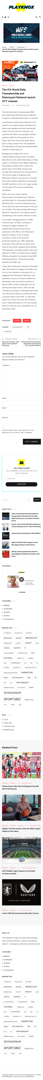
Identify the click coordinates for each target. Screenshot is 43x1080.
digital (7, 648)
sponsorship (12, 692)
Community (6, 105)
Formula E (20, 658)
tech (5, 704)
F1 (25, 648)
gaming (30, 658)
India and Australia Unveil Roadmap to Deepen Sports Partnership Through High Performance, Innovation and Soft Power (25, 517)
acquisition (18, 633)
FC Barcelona (22, 653)
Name (4, 398)
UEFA (20, 704)
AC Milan (7, 633)
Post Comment (31, 442)
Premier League (9, 687)
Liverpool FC (17, 667)
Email (5, 408)
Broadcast (31, 638)
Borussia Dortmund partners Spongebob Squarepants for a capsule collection (31, 342)
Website (5, 417)
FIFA (32, 653)
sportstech (29, 700)
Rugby (31, 687)
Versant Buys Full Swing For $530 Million (26, 533)
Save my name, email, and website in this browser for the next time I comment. (18, 431)
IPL (37, 663)
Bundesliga (8, 643)
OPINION (7, 612)
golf (5, 663)
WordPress (30, 1076)
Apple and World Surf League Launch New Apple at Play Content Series (24, 543)
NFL (35, 678)
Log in (6, 719)
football (8, 658)
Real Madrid (21, 687)
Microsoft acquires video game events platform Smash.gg (10, 342)
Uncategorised (9, 619)
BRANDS (4, 85)
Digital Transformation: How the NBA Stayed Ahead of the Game (21, 830)
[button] (18, 592)
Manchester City (31, 667)
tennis (13, 704)
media (6, 678)
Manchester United (11, 673)
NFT (5, 683)
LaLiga (6, 667)
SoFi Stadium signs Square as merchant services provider (18, 872)
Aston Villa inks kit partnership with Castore (20, 913)
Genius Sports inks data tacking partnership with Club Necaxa (20, 788)
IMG (31, 663)
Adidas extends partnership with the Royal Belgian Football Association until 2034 (25, 554)
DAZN (37, 643)
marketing (27, 672)
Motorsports (18, 327)
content (18, 643)
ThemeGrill (7, 1076)
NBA (28, 678)
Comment (6, 365)
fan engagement (9, 653)
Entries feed (8, 723)
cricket (28, 643)
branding (8, 638)
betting (28, 633)
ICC (25, 663)
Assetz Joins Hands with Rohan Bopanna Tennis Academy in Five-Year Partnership (26, 525)
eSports (17, 648)
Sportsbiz (7, 331)
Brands (19, 638)
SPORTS (11, 85)
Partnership (22, 682)
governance (15, 663)
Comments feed (9, 726)
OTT (28, 327)
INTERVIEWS (8, 609)
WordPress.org (9, 730)
